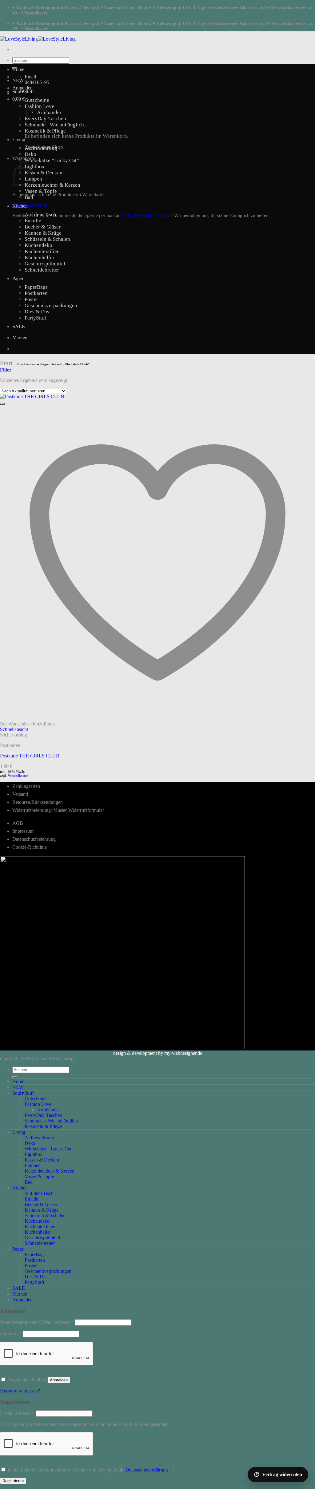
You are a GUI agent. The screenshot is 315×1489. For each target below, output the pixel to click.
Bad (29, 197)
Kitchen (20, 205)
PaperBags (36, 287)
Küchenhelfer (39, 257)
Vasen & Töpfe (41, 191)
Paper (17, 278)
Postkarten (36, 293)
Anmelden (59, 1380)
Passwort (10, 1333)
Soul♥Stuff (23, 91)
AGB (17, 823)
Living (18, 139)
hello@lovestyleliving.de (146, 215)
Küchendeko (38, 245)
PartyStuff (36, 318)
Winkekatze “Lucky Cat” (52, 160)
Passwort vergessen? (20, 1390)
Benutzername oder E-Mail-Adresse (37, 1322)
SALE (18, 326)
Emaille (33, 221)
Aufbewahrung (41, 148)
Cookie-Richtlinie (29, 847)
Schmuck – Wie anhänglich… (57, 125)
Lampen (33, 1165)
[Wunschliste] (2, 404)
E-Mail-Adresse (17, 1413)
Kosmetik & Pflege (45, 131)
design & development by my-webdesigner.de (157, 1053)
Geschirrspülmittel (45, 264)
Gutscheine (37, 100)
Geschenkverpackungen (51, 305)
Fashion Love (38, 1104)
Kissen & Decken (43, 173)
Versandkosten (18, 775)
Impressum (23, 831)
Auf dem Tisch (40, 214)
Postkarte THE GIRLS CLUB (29, 755)
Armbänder (49, 112)
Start (6, 363)
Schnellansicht (14, 729)
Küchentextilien (42, 251)
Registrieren (13, 1481)
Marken (19, 337)
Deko (30, 154)
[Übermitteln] (14, 1077)
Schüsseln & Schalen (47, 239)
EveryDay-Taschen (43, 1115)
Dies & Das (37, 312)
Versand (20, 794)
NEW (18, 80)
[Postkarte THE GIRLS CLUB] (32, 396)
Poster (31, 299)
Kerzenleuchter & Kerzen (52, 185)
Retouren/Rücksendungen (37, 802)
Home (18, 69)
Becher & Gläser (43, 227)
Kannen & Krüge (43, 233)
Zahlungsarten (26, 786)
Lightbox (35, 166)
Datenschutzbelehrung (34, 839)
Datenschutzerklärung (147, 1469)
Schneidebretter (42, 270)
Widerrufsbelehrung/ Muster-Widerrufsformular (58, 810)
